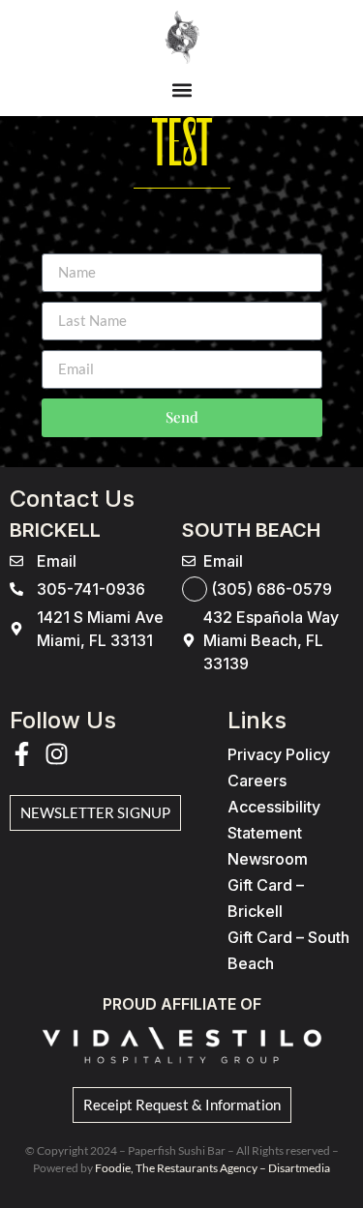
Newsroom (267, 859)
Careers (257, 780)
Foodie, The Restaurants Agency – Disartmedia (212, 1168)
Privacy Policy (278, 754)
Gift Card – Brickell (265, 898)
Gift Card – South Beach (288, 950)
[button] (181, 90)
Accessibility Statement (273, 819)
